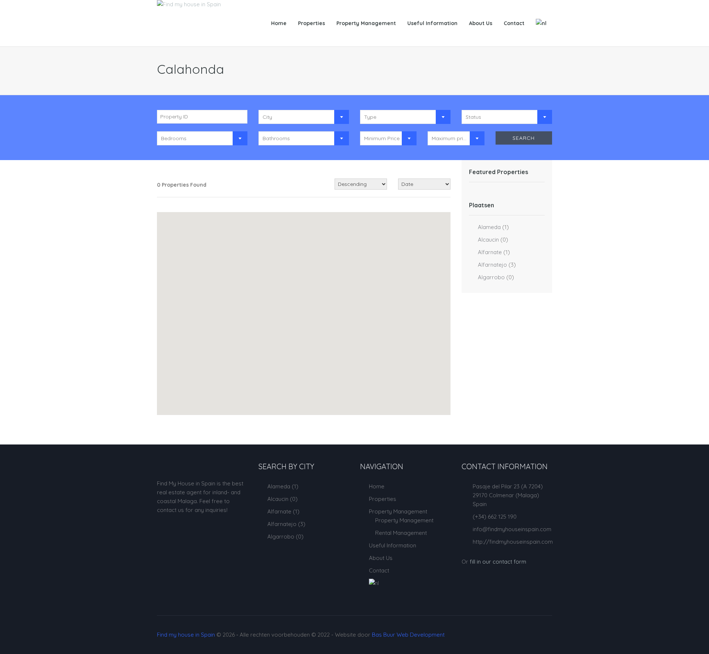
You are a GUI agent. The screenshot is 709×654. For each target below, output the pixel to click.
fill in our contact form (498, 561)
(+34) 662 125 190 (495, 516)
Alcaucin (488, 239)
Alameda (489, 227)
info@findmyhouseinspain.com (512, 529)
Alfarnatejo (492, 264)
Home (279, 23)
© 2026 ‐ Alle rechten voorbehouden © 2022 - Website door (301, 634)
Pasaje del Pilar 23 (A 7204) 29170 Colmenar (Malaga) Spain (508, 495)
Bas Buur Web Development (408, 634)
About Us (480, 23)
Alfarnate (490, 252)
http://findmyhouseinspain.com (513, 541)
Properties (311, 23)
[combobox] (303, 117)
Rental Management (401, 532)
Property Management (366, 23)
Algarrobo (491, 277)
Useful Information (432, 23)
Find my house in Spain (186, 634)
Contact (514, 23)
